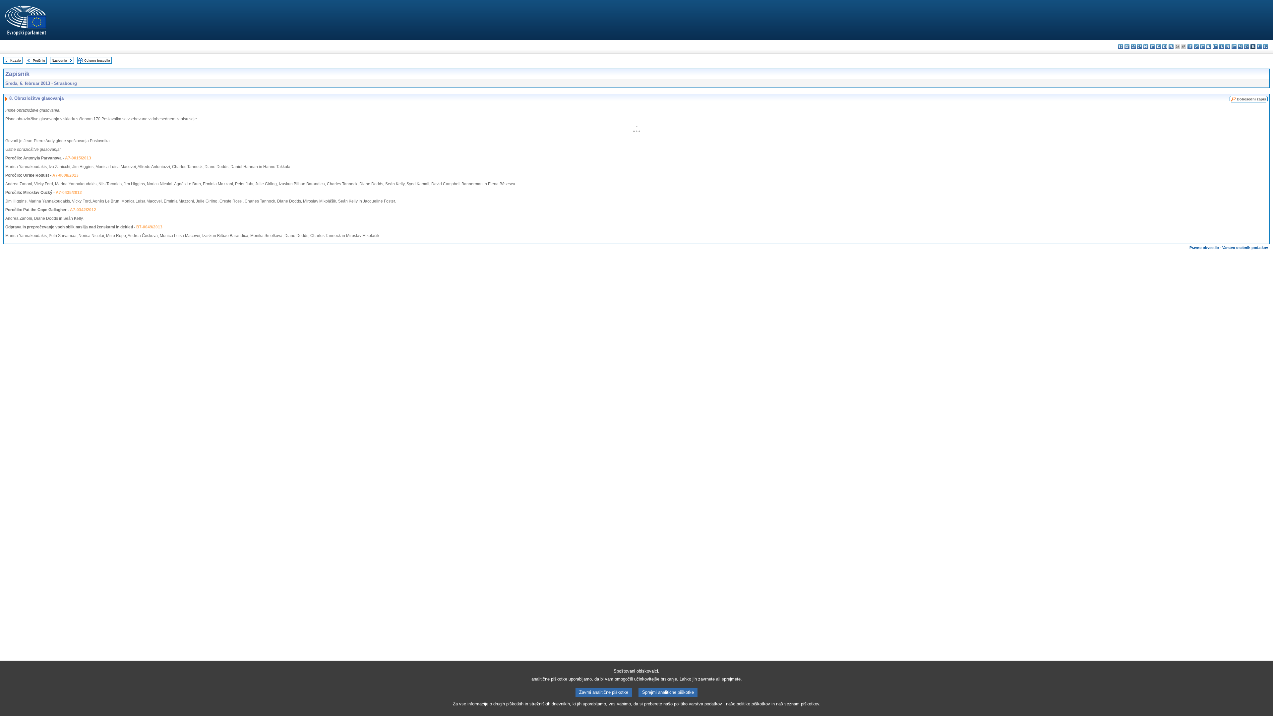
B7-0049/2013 (149, 227)
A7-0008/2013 (65, 175)
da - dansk (1139, 46)
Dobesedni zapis (1251, 99)
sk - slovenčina (1246, 46)
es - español (1126, 46)
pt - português (1234, 46)
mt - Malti (1215, 46)
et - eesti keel (1152, 46)
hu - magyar (1208, 46)
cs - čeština (1133, 46)
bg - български (1120, 46)
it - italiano (1189, 46)
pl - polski (1227, 46)
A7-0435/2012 (69, 192)
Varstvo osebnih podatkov (1245, 248)
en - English (1164, 46)
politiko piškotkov (753, 703)
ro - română (1240, 46)
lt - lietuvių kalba (1202, 46)
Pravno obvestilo (1204, 248)
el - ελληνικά (1158, 46)
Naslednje (59, 60)
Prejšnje (39, 60)
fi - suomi (1259, 46)
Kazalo (15, 60)
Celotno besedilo (97, 60)
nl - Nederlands (1221, 46)
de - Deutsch (1145, 46)
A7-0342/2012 (83, 210)
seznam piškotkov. (802, 703)
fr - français (1171, 46)
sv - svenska (1265, 46)
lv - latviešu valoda (1196, 46)
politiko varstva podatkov (698, 703)
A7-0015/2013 (78, 158)
